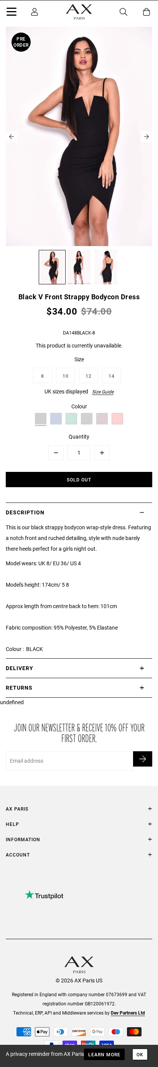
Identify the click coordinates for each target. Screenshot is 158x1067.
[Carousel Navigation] (79, 136)
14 (112, 376)
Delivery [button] (19, 668)
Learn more (104, 1054)
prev (11, 136)
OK (140, 1054)
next (146, 136)
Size (79, 359)
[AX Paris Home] (79, 12)
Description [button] (25, 512)
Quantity (79, 436)
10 (66, 376)
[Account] (34, 11)
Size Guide (103, 391)
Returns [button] (19, 687)
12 (89, 376)
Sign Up (142, 759)
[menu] (11, 13)
